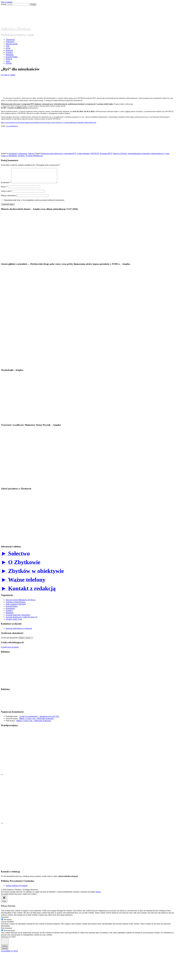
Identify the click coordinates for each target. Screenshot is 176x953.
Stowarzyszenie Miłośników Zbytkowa (20, 600)
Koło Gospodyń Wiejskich (16, 604)
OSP (7, 46)
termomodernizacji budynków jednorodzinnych (146, 153)
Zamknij (4, 946)
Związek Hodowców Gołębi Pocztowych (21, 617)
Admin (12, 75)
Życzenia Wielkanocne (34, 156)
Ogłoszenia (10, 42)
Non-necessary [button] (6, 928)
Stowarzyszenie (12, 44)
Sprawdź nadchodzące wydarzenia (19, 628)
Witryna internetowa (8, 195)
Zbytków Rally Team (14, 619)
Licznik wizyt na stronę (10, 647)
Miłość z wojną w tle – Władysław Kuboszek (36, 718)
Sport (8, 61)
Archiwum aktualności (9, 638)
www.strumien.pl (12, 126)
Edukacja (9, 50)
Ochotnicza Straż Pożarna (15, 602)
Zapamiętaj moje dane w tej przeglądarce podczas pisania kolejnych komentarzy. (34, 200)
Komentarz (6, 182)
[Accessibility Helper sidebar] (5, 941)
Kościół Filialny (12, 57)
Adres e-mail (6, 191)
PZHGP (9, 59)
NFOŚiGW (95, 153)
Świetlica (9, 52)
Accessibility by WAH (9, 951)
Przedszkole (10, 608)
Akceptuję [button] (91, 892)
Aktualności (10, 40)
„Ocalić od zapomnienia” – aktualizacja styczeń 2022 (39, 716)
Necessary (8, 919)
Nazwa (4, 187)
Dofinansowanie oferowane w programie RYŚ (58, 153)
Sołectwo (31, 153)
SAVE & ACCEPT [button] (8, 937)
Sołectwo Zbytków (16, 29)
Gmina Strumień (83, 153)
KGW (8, 48)
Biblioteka (10, 55)
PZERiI (9, 63)
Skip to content (6, 2)
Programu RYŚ (106, 153)
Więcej (98, 892)
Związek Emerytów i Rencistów (18, 615)
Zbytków (21, 156)
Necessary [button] (5, 917)
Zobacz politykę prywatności (17, 886)
